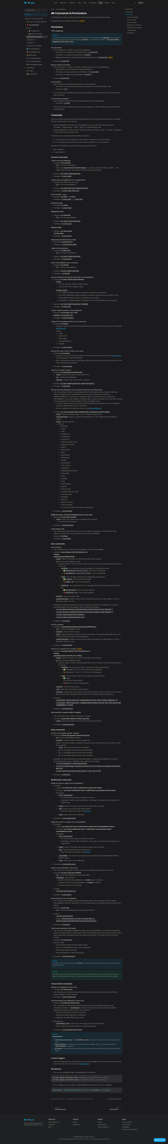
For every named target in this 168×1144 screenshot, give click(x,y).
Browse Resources (53, 1122)
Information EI (30, 42)
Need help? (160, 1140)
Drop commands (132, 22)
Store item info (61, 328)
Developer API (31, 39)
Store (84, 2)
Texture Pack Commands (134, 27)
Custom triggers (84, 1064)
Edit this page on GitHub (115, 1099)
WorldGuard (130, 33)
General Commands (132, 17)
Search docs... (36, 10)
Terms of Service (127, 1122)
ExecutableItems (61, 9)
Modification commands (134, 25)
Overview (28, 28)
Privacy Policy (126, 1124)
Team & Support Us (103, 1127)
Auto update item (95, 408)
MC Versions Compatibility (34, 45)
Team (113, 2)
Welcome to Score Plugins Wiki (34, 18)
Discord (100, 1122)
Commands (129, 14)
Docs (100, 2)
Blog (79, 2)
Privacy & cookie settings (129, 1129)
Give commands (131, 20)
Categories (72, 2)
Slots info (87, 811)
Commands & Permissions (35, 36)
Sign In (141, 2)
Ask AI (29, 14)
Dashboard (76, 1124)
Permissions (129, 12)
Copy (119, 1076)
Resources (63, 2)
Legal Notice (126, 1127)
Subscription (93, 2)
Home (55, 2)
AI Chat (107, 2)
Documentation (102, 1124)
